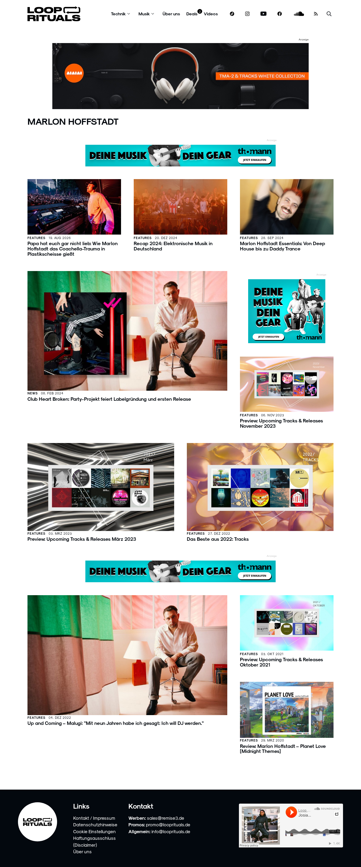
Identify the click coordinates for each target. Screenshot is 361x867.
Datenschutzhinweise (95, 824)
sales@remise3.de (165, 818)
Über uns (171, 13)
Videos (211, 13)
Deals (191, 13)
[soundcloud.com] (299, 14)
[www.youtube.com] (263, 14)
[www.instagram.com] (247, 14)
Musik (144, 13)
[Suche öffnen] (329, 13)
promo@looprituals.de (168, 824)
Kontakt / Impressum (94, 818)
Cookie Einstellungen (94, 831)
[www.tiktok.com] (232, 13)
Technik (118, 13)
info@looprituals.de (170, 831)
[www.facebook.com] (279, 14)
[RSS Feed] (316, 13)
